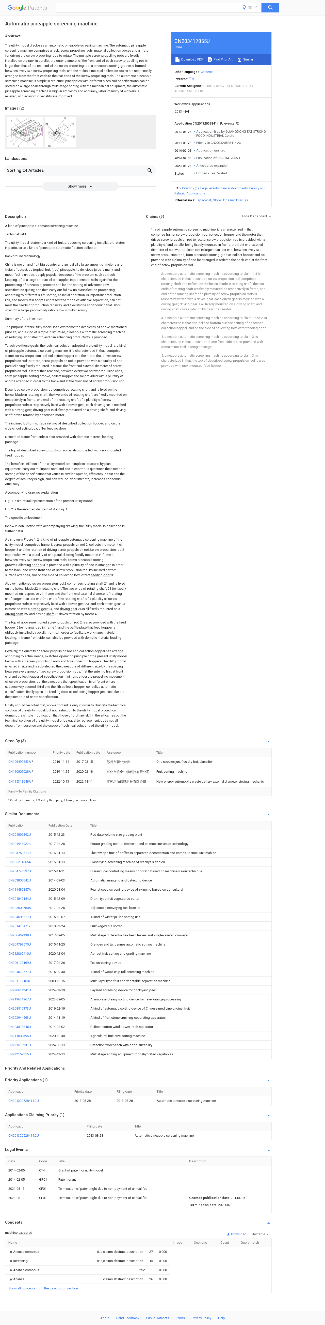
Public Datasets (157, 1318)
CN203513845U (19, 1027)
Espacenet (203, 200)
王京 (191, 79)
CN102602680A (19, 908)
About (104, 1318)
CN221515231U (19, 1045)
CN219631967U (19, 999)
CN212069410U (19, 953)
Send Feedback (127, 1318)
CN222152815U (19, 1054)
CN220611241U (19, 990)
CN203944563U (19, 1017)
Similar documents (234, 188)
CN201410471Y (19, 926)
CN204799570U (19, 944)
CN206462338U (19, 935)
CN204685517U (19, 917)
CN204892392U (19, 834)
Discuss (242, 200)
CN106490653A (20, 762)
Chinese (207, 72)
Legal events (209, 188)
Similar (247, 59)
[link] (23, 1252)
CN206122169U (19, 963)
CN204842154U (19, 899)
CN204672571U (19, 972)
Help (221, 1318)
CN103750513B (19, 853)
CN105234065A (19, 862)
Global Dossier (224, 200)
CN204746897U (19, 871)
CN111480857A (19, 889)
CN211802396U (19, 1036)
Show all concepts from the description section (43, 1288)
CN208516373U (19, 1008)
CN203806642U (19, 880)
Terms (180, 1318)
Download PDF (192, 59)
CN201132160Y (19, 981)
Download (238, 1234)
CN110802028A (20, 771)
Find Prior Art (223, 59)
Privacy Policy (201, 1318)
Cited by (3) (190, 188)
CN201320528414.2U (23, 1101)
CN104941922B (19, 844)
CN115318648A (20, 781)
